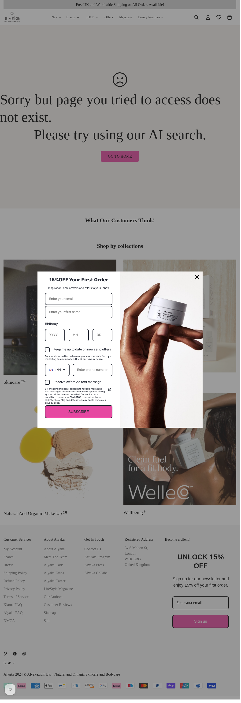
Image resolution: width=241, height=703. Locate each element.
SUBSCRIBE (78, 411)
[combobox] (57, 370)
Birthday (51, 324)
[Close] (197, 277)
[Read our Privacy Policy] (109, 357)
